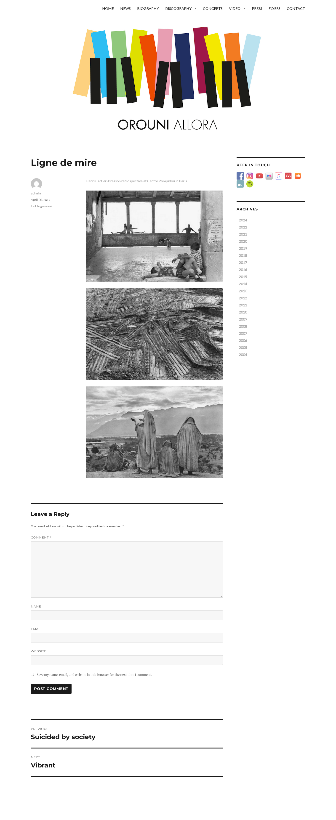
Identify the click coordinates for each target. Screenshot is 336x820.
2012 (243, 298)
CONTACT (296, 8)
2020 (243, 241)
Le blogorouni (41, 206)
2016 (243, 269)
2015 (243, 276)
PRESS (257, 8)
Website (38, 651)
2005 (243, 347)
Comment (41, 537)
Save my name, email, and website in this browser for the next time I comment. (94, 675)
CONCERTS (213, 8)
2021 (243, 234)
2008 (243, 326)
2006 (243, 340)
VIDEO (234, 8)
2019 (243, 248)
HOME (108, 8)
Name (36, 606)
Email (36, 629)
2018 (243, 255)
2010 (243, 312)
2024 (243, 220)
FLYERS (274, 8)
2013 (243, 291)
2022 (243, 227)
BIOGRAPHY (148, 8)
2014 (243, 283)
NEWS (125, 8)
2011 (243, 305)
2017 (243, 262)
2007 (243, 333)
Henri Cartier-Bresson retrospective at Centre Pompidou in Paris (136, 181)
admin (36, 193)
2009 (243, 319)
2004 (243, 354)
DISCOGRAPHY (178, 8)
